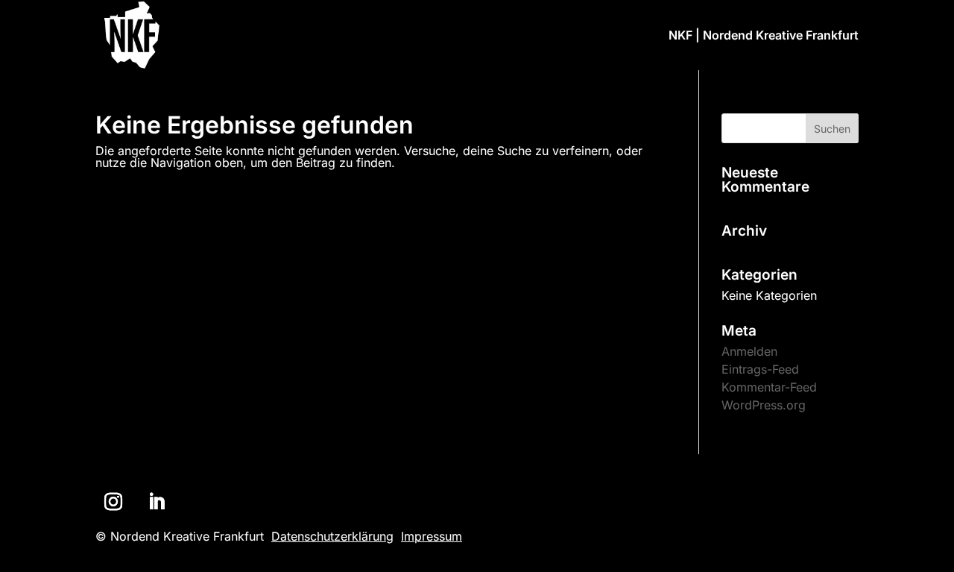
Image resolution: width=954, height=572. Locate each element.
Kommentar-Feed (769, 387)
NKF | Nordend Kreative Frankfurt (764, 36)
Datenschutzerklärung (332, 536)
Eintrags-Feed (760, 369)
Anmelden (749, 351)
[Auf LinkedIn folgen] (156, 502)
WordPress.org (763, 404)
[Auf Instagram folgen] (113, 502)
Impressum (431, 536)
